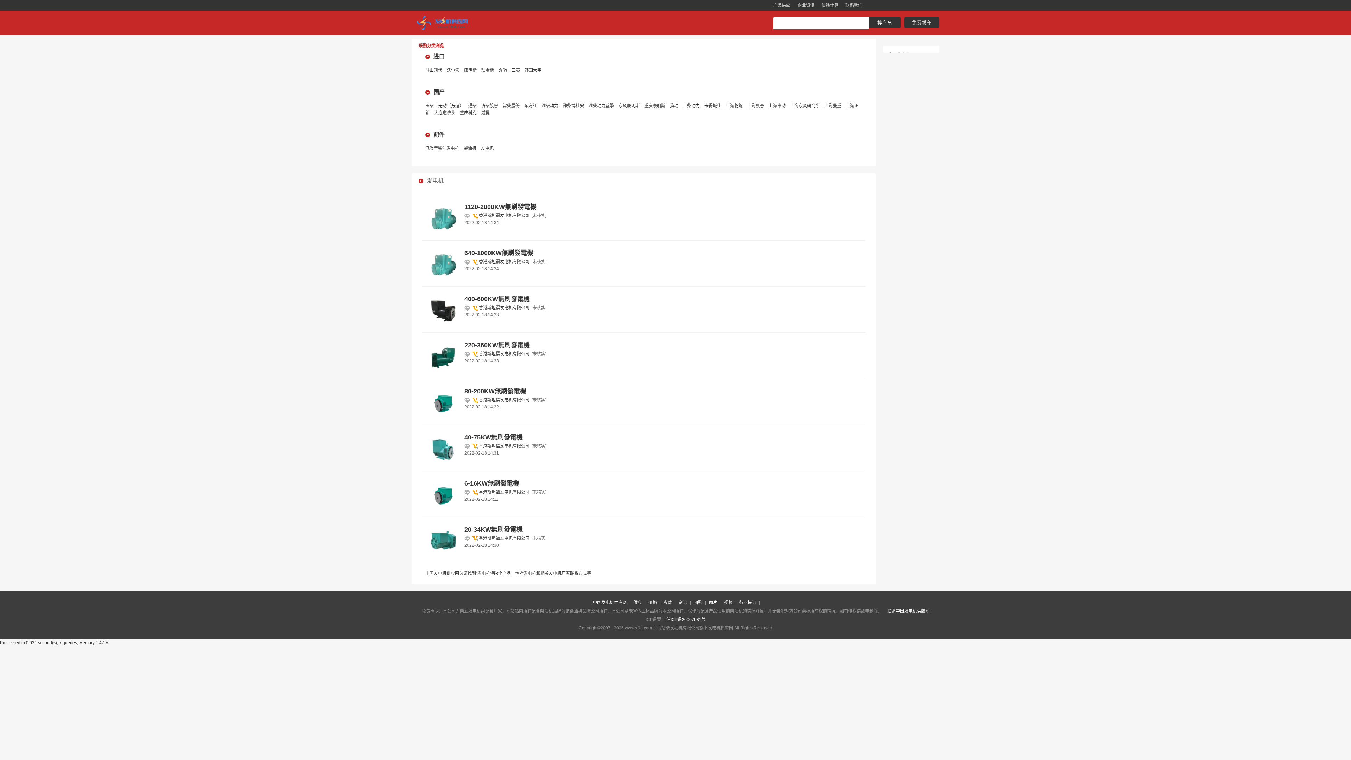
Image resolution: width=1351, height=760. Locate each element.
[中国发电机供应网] (445, 23)
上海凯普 (755, 105)
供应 (637, 602)
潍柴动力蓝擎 (601, 105)
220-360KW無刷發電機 (497, 345)
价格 (652, 602)
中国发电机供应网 (610, 602)
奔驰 (503, 70)
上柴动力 (691, 105)
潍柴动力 (549, 105)
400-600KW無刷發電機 (497, 299)
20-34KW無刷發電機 (493, 529)
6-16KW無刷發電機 (491, 483)
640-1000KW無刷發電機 (498, 252)
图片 (713, 602)
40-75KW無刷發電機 (493, 437)
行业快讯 (747, 602)
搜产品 (884, 23)
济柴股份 (489, 105)
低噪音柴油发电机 (442, 148)
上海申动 (777, 105)
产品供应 (781, 5)
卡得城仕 (712, 105)
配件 (439, 135)
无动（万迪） (451, 105)
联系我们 (853, 5)
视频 (728, 602)
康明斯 (470, 70)
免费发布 (922, 22)
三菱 (516, 70)
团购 (698, 602)
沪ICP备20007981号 (686, 619)
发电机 (487, 148)
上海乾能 (734, 105)
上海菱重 (832, 105)
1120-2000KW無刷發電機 (500, 206)
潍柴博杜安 (573, 105)
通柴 (472, 105)
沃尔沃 (453, 70)
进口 (439, 56)
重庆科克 (468, 112)
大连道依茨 (444, 112)
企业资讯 (806, 5)
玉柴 (429, 105)
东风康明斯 (629, 105)
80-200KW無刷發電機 (495, 391)
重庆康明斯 (654, 105)
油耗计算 (830, 5)
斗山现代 (433, 70)
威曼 (485, 112)
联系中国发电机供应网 (908, 611)
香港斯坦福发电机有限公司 (504, 215)
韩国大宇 (533, 70)
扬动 (674, 105)
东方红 (530, 105)
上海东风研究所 (805, 105)
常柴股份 (511, 105)
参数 (668, 602)
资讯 (683, 602)
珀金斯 (487, 70)
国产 (439, 92)
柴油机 (470, 148)
